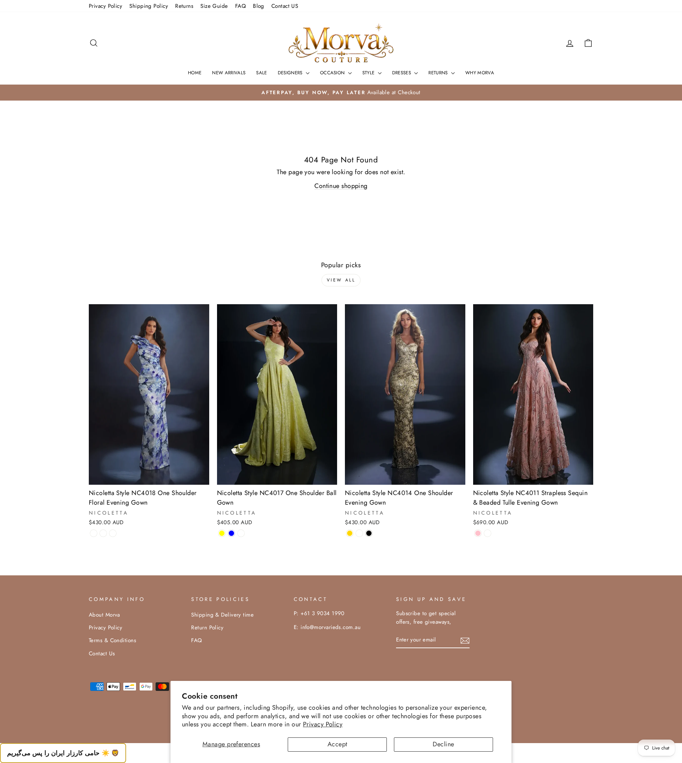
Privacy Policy (322, 724)
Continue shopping (341, 185)
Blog (258, 6)
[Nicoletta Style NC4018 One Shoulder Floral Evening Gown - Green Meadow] (103, 533)
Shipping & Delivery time (222, 615)
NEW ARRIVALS (228, 72)
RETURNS (438, 72)
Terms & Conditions (112, 640)
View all (341, 280)
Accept (337, 744)
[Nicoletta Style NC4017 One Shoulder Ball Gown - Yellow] (221, 533)
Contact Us (102, 653)
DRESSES (402, 72)
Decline (443, 744)
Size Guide (214, 6)
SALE (261, 72)
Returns (184, 6)
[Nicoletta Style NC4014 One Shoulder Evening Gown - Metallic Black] (369, 533)
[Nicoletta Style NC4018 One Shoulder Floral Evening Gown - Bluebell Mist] (93, 533)
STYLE (369, 72)
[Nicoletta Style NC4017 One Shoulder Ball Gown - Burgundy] (241, 533)
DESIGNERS (291, 72)
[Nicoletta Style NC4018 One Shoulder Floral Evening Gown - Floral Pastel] (112, 533)
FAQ (240, 6)
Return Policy (207, 628)
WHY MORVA (479, 72)
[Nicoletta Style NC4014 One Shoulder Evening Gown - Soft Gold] (349, 533)
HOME (194, 72)
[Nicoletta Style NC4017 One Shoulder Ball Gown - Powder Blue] (231, 533)
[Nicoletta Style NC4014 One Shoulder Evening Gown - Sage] (359, 533)
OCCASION (333, 72)
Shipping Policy (148, 6)
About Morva (104, 615)
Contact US (284, 6)
